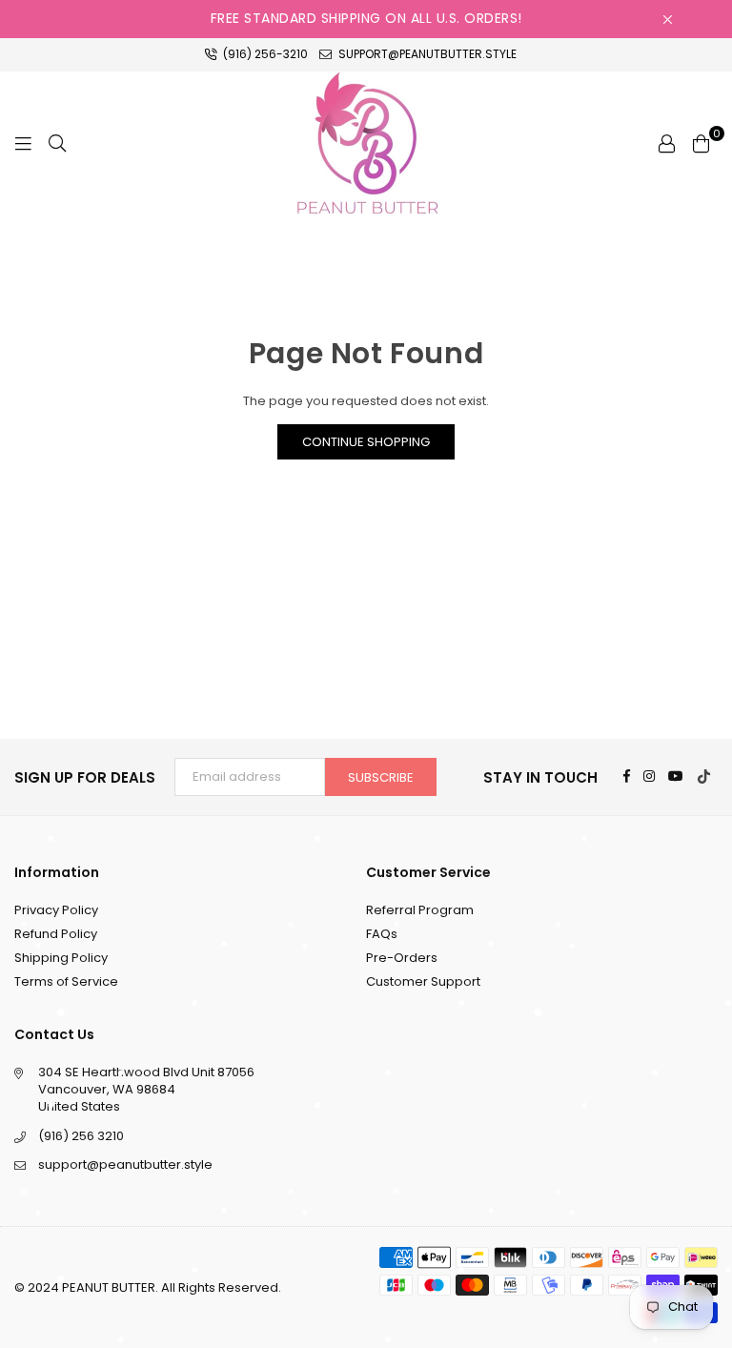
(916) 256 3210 (81, 1136)
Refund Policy (55, 934)
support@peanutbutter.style (426, 54)
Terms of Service (66, 981)
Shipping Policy (61, 958)
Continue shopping (366, 442)
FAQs (381, 934)
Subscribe (381, 777)
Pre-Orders (401, 958)
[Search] (57, 143)
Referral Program (420, 910)
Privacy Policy (56, 910)
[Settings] (666, 143)
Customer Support (423, 981)
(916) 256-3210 (264, 54)
